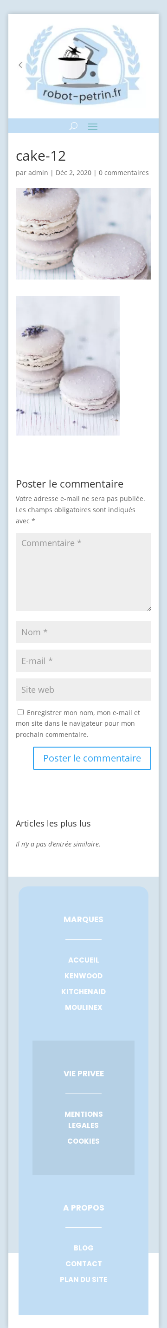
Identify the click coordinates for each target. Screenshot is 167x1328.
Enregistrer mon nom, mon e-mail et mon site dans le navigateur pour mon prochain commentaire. (78, 723)
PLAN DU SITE (83, 1279)
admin (38, 172)
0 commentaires (124, 172)
